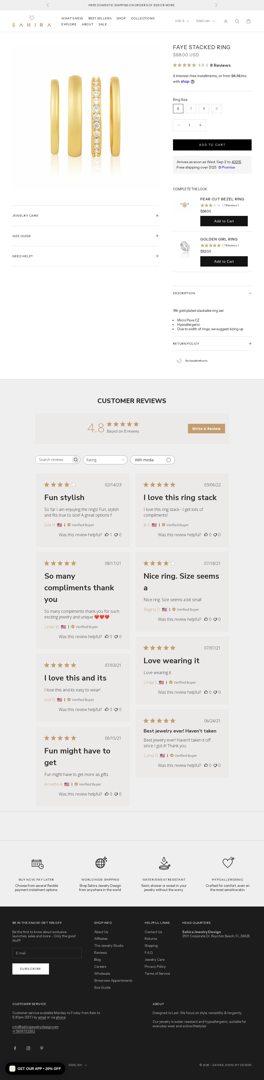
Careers (100, 966)
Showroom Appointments (113, 980)
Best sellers (99, 18)
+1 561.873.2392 (23, 1031)
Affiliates (101, 938)
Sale (102, 24)
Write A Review (206, 428)
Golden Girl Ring (219, 239)
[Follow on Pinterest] (41, 1048)
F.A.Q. (149, 952)
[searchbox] (53, 460)
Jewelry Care (154, 959)
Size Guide (102, 987)
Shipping (151, 945)
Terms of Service (157, 973)
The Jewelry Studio (108, 945)
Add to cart (212, 145)
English (203, 21)
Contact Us (153, 932)
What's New (72, 18)
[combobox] (105, 459)
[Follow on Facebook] (15, 1048)
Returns (151, 938)
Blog (97, 959)
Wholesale (102, 973)
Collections (143, 18)
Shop (121, 18)
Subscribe (31, 969)
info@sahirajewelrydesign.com (35, 1027)
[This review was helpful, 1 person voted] (107, 535)
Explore (69, 24)
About (87, 24)
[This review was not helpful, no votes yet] (116, 535)
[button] (35, 1068)
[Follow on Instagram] (28, 1048)
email (42, 1017)
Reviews (100, 952)
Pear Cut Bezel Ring (222, 199)
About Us (101, 932)
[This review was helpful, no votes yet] (206, 535)
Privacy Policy (155, 966)
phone (60, 1017)
